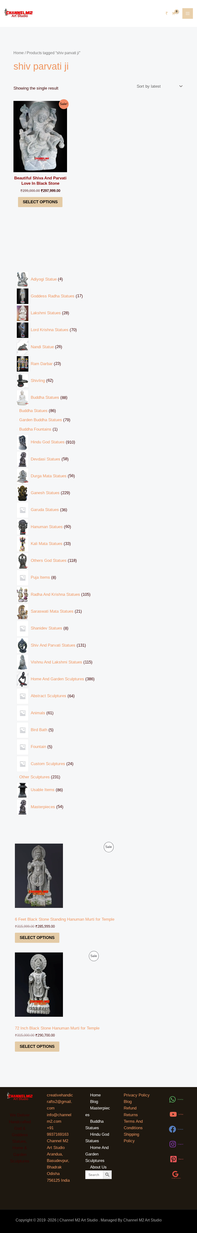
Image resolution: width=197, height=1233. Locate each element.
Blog (94, 1101)
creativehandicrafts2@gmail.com (60, 1101)
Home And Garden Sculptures (97, 1154)
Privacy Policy (137, 1095)
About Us (98, 1167)
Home (18, 53)
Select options (37, 937)
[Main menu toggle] (187, 13)
